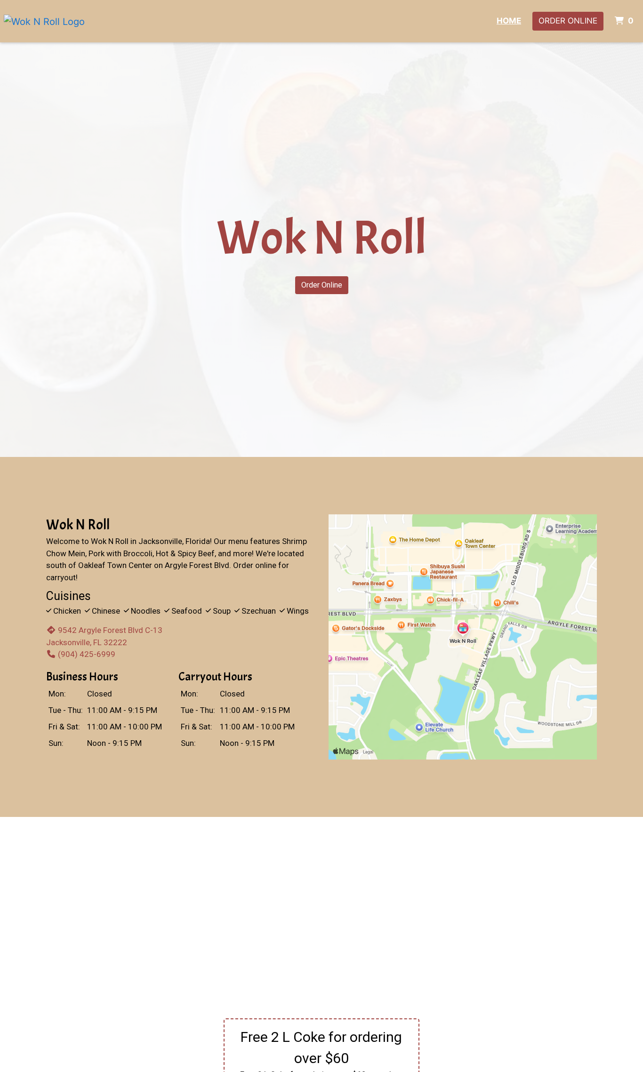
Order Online (568, 20)
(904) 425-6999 (86, 654)
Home (509, 20)
